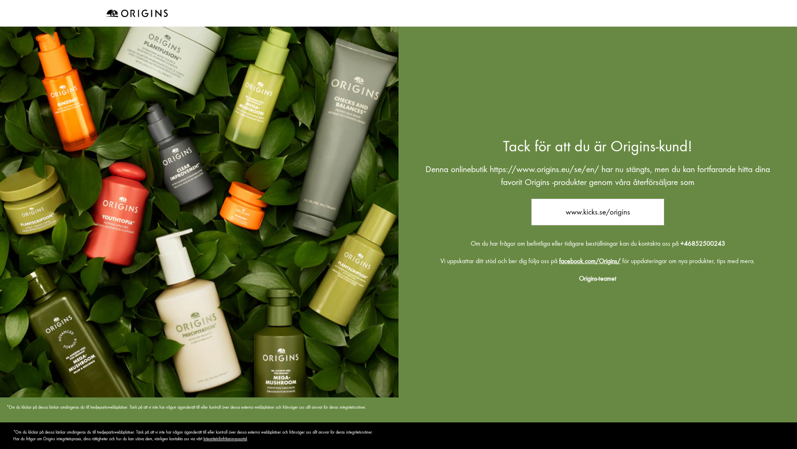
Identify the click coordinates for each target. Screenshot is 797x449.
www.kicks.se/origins (598, 211)
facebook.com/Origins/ (590, 261)
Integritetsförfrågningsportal (225, 439)
